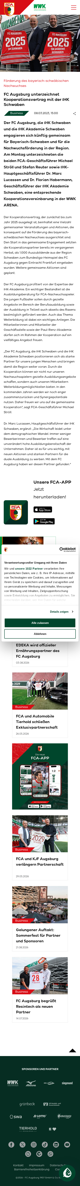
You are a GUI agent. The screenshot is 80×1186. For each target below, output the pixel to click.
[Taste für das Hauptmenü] (73, 7)
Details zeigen (59, 611)
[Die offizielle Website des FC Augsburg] (9, 9)
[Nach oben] (72, 1048)
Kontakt (18, 1165)
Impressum (36, 1165)
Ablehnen (40, 633)
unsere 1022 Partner (29, 568)
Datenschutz (58, 1165)
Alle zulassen (40, 622)
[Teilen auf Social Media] (76, 113)
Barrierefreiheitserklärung (31, 1169)
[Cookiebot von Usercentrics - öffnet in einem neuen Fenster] (59, 549)
